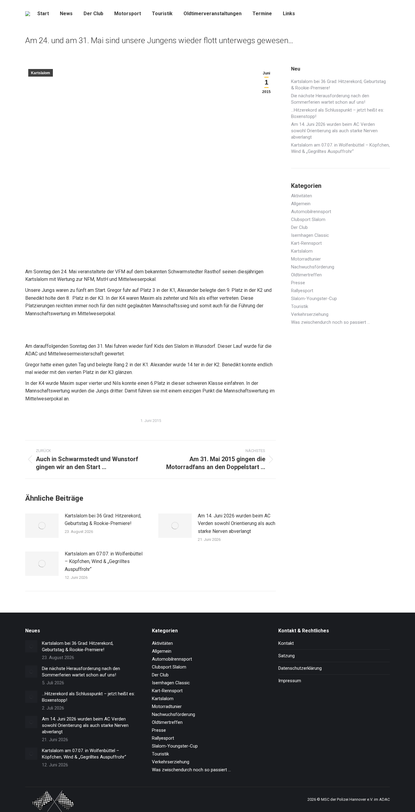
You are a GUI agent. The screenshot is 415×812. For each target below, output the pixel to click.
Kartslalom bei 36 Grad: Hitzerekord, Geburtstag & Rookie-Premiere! (103, 520)
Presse (298, 282)
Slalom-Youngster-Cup (314, 298)
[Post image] (42, 525)
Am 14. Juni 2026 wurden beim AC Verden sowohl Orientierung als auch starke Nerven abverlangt (236, 523)
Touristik (299, 306)
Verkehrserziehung (309, 314)
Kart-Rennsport (306, 243)
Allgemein (300, 203)
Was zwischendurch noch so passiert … (330, 322)
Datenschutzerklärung (300, 668)
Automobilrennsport (311, 211)
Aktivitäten (301, 196)
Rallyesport (302, 290)
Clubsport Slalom (308, 219)
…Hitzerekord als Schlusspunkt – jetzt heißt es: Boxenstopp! (337, 113)
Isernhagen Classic (310, 235)
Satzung (286, 655)
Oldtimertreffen (306, 275)
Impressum (289, 680)
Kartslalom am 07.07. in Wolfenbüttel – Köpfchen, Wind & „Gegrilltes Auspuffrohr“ (103, 561)
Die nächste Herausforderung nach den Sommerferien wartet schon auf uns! (330, 99)
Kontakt (286, 643)
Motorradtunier (306, 259)
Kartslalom (40, 73)
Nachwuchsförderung (312, 267)
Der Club (299, 227)
